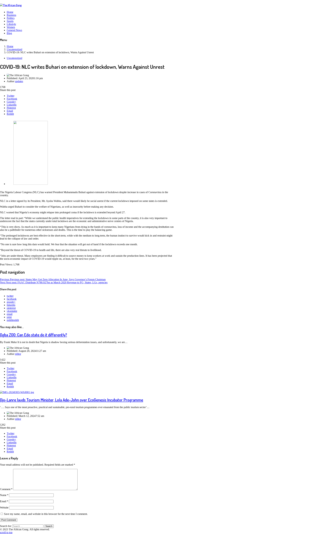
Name (4, 495)
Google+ (11, 101)
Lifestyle (11, 24)
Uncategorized (14, 58)
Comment (6, 489)
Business (11, 15)
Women (11, 27)
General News (14, 30)
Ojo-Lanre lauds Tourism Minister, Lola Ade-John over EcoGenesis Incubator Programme (71, 399)
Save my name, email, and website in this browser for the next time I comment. (46, 513)
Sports (10, 21)
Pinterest (11, 107)
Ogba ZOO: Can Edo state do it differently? (33, 334)
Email (10, 110)
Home (10, 12)
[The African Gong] (11, 5)
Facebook (12, 98)
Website (4, 507)
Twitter (10, 95)
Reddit (10, 113)
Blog (9, 33)
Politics (10, 18)
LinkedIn (11, 104)
